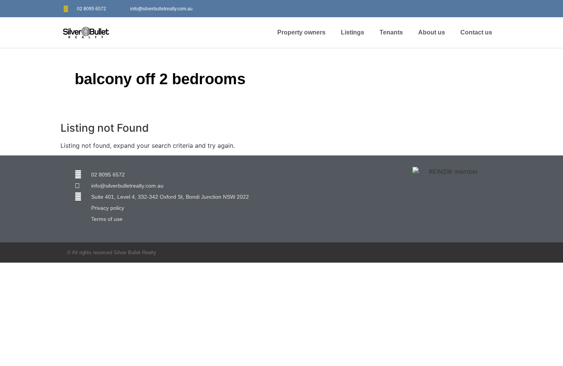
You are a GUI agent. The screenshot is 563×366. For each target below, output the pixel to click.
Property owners (301, 32)
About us (431, 32)
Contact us (476, 32)
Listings (352, 32)
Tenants (391, 32)
